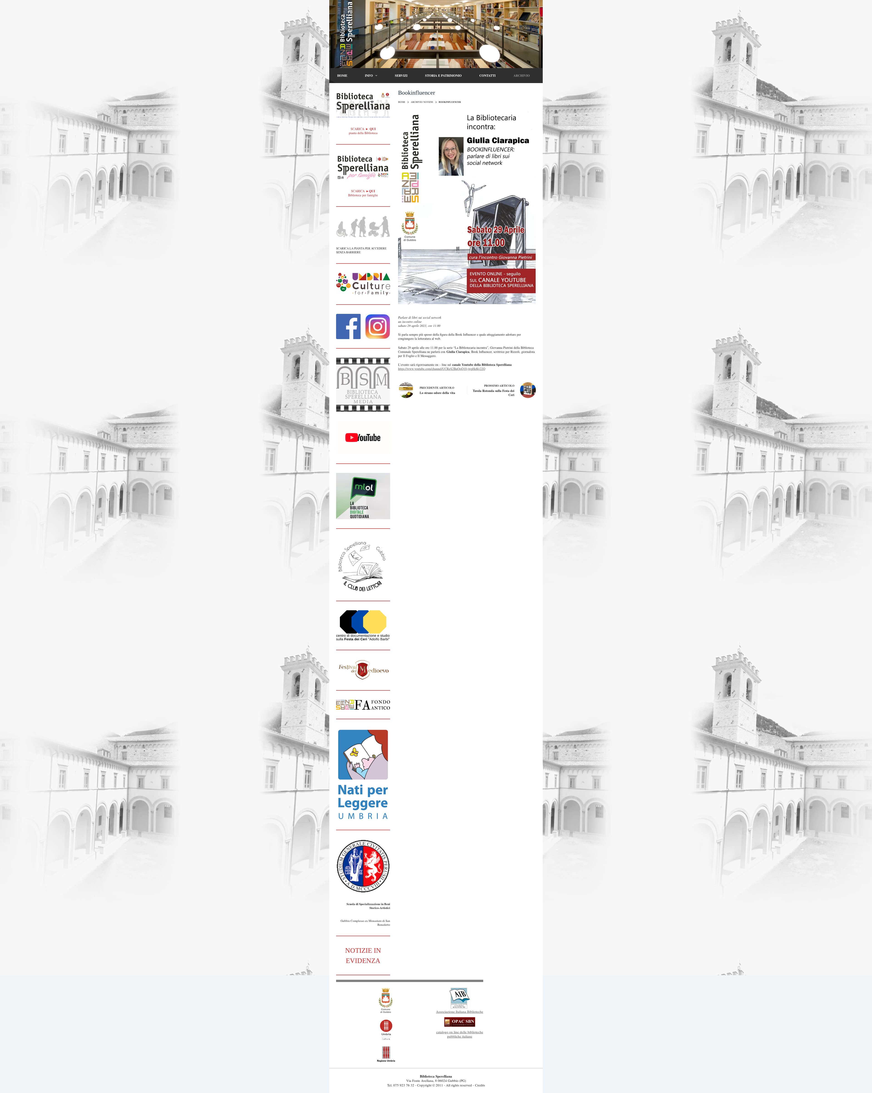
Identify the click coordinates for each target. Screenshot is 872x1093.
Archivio (521, 75)
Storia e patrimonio (443, 75)
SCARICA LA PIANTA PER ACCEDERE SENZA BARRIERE (361, 250)
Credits (480, 1085)
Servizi (401, 75)
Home (342, 75)
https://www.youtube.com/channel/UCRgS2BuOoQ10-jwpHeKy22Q (441, 369)
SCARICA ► (363, 129)
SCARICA (363, 191)
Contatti (487, 75)
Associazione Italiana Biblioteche (459, 1011)
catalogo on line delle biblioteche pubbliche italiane (459, 1034)
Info (369, 75)
